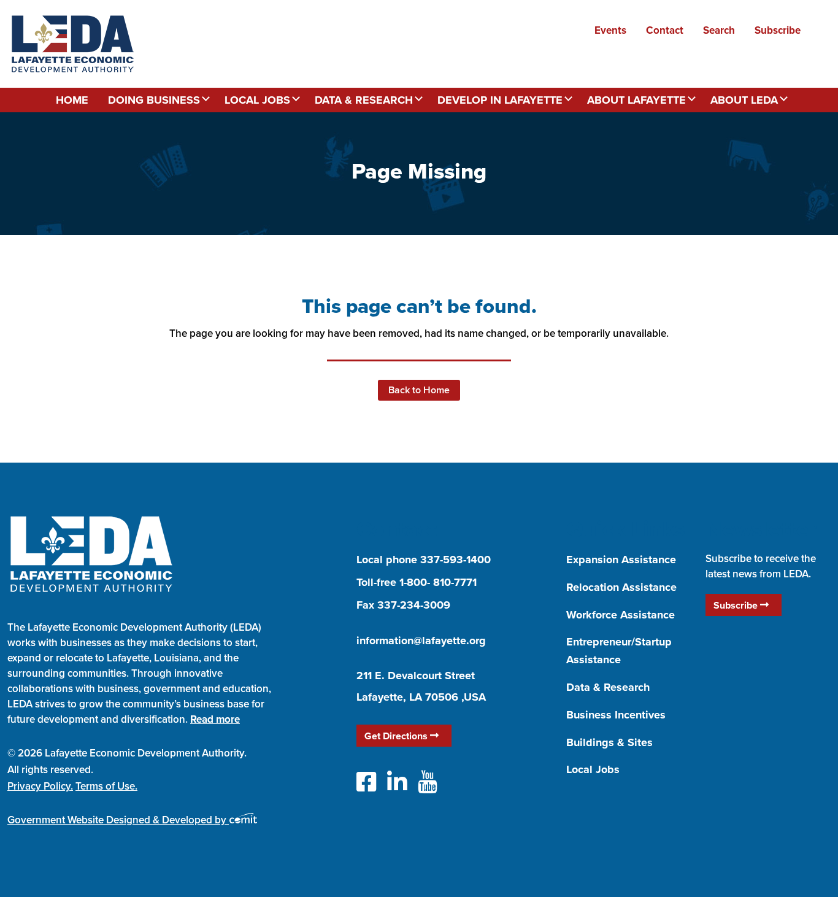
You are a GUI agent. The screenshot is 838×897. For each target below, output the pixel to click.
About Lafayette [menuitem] (636, 100)
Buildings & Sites (609, 742)
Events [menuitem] (610, 30)
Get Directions (397, 736)
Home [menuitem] (72, 100)
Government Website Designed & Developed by (118, 819)
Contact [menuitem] (664, 30)
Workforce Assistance (620, 615)
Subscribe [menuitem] (778, 30)
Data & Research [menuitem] (364, 100)
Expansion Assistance (621, 560)
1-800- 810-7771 (438, 582)
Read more (215, 719)
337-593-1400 (455, 560)
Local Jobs (593, 769)
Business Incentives (616, 715)
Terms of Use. (106, 786)
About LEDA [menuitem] (744, 100)
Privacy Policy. (40, 786)
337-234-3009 (413, 605)
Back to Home (419, 390)
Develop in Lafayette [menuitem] (500, 100)
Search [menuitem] (719, 30)
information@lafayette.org (421, 641)
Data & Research (608, 687)
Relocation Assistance (621, 587)
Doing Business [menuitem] (154, 100)
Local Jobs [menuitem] (257, 100)
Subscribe (736, 605)
